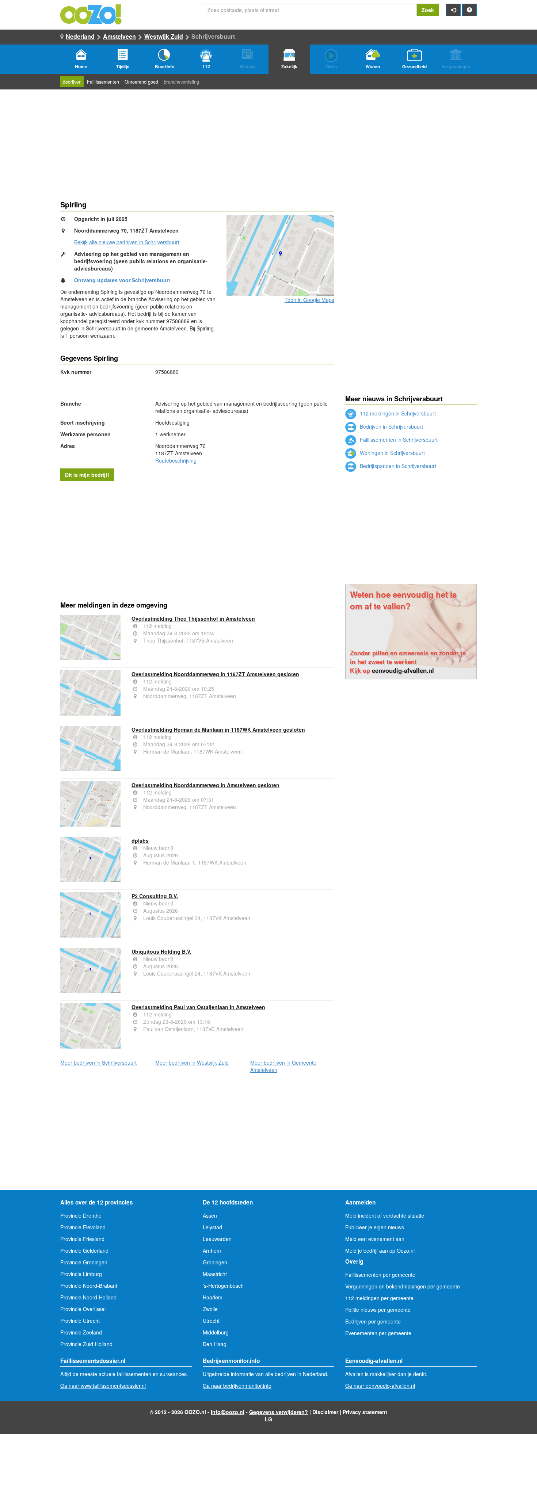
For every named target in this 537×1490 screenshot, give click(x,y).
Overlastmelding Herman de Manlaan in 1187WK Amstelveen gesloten (218, 729)
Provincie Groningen (83, 1262)
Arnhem (212, 1250)
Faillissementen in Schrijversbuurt (398, 439)
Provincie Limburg (81, 1274)
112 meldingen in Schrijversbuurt (397, 413)
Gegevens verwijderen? (278, 1412)
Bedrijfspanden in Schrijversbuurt (397, 466)
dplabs (140, 840)
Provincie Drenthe (81, 1215)
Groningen (215, 1262)
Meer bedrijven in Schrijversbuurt (98, 1062)
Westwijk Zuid (163, 36)
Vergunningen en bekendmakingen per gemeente (402, 1286)
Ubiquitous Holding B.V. (161, 951)
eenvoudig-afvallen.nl (403, 670)
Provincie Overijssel (83, 1309)
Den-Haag (214, 1344)
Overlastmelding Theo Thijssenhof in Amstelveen (193, 618)
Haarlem (212, 1297)
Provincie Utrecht (80, 1320)
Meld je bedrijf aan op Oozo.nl (380, 1250)
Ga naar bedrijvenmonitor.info (237, 1385)
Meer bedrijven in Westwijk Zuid (192, 1062)
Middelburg (216, 1332)
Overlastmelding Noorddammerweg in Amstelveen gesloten (205, 785)
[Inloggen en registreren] (453, 10)
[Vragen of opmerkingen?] (469, 10)
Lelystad (212, 1227)
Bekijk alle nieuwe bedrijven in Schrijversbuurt (126, 242)
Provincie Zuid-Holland (86, 1344)
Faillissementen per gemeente (380, 1274)
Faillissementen (103, 81)
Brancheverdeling (181, 81)
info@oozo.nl (227, 1412)
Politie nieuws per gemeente (378, 1309)
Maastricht (215, 1274)
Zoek (428, 10)
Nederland (80, 36)
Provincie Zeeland (81, 1332)
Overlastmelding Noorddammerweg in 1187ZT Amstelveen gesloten (215, 674)
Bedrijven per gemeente (373, 1321)
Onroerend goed (141, 81)
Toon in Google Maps (309, 299)
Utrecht (211, 1320)
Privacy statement (365, 1412)
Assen (210, 1215)
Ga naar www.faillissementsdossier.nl (103, 1385)
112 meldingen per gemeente (379, 1298)
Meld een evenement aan (374, 1238)
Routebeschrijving (176, 460)
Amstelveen (119, 36)
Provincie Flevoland (83, 1227)
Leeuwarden (217, 1238)
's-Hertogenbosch (223, 1285)
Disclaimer (325, 1412)
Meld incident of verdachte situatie (384, 1215)
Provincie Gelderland (84, 1250)
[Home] (91, 13)
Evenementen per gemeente (378, 1333)
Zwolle (210, 1309)
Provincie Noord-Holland (88, 1297)
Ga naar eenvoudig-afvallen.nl (380, 1385)
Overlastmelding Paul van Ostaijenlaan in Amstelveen (198, 1007)
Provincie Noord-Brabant (88, 1285)
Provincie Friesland (82, 1238)
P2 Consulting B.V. (155, 896)
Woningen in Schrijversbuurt (391, 452)
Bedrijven (71, 81)
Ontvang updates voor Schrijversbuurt (122, 280)
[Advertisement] (197, 539)
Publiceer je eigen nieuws (374, 1227)
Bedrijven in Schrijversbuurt (390, 426)
